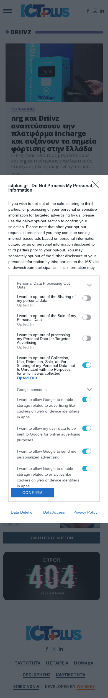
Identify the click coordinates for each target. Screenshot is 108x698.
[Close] (97, 186)
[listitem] (54, 285)
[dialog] (54, 349)
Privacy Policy (85, 512)
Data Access (54, 512)
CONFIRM (32, 493)
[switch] (86, 298)
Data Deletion (23, 512)
